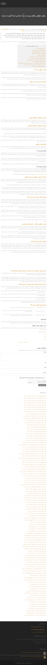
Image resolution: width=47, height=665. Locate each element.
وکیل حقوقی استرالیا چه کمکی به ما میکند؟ (38, 522)
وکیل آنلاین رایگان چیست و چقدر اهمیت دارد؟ (37, 602)
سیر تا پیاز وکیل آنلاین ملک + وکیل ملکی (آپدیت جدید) (36, 566)
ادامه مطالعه (41, 329)
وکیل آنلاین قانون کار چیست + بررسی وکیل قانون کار (36, 613)
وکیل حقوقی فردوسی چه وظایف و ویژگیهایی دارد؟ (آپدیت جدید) (34, 449)
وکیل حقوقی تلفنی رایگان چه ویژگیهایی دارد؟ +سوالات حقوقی (34, 544)
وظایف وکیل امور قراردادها (39, 61)
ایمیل (45, 367)
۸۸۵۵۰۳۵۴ (37, 627)
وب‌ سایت (44, 372)
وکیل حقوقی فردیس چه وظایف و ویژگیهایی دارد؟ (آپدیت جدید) (34, 447)
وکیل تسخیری (37, 174)
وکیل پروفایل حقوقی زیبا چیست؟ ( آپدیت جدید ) (37, 511)
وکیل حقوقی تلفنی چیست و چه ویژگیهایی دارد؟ (37, 531)
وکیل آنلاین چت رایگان (23, 342)
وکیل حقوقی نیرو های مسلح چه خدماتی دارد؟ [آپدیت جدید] (35, 407)
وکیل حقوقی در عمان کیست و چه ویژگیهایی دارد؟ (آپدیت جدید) (34, 460)
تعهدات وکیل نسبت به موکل (39, 50)
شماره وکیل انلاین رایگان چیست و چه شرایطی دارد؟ (36, 582)
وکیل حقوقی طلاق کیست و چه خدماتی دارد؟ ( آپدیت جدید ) (35, 480)
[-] (23, 3)
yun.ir (45, 337)
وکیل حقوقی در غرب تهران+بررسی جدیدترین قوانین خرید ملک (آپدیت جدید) (32, 458)
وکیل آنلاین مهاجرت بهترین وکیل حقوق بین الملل (37, 608)
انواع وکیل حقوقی (41, 55)
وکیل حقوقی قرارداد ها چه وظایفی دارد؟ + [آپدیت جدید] (36, 440)
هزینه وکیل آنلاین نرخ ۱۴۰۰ (38, 66)
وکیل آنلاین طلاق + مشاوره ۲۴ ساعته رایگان (38, 575)
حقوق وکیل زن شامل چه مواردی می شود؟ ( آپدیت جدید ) (35, 478)
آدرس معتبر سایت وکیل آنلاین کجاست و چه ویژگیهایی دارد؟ (35, 535)
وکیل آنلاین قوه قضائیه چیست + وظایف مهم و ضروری (36, 611)
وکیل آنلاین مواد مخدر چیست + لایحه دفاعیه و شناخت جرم (35, 615)
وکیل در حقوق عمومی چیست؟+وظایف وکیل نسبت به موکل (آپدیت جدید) (32, 444)
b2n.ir (45, 339)
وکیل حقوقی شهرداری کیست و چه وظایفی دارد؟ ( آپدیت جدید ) (34, 469)
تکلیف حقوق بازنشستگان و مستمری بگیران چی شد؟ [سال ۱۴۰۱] (34, 442)
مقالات (23, 14)
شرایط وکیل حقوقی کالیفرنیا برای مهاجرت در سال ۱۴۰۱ (36, 427)
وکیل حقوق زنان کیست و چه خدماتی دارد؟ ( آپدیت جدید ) (35, 482)
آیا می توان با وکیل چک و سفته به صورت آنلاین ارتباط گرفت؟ (31, 63)
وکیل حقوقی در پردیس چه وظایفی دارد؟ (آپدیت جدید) (36, 509)
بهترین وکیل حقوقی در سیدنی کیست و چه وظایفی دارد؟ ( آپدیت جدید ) (33, 471)
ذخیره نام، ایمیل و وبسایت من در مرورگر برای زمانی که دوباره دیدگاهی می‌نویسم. (31, 377)
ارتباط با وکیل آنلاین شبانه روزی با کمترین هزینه (34, 65)
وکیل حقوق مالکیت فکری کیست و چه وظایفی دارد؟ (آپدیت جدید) (34, 462)
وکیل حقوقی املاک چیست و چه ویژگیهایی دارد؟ (37, 526)
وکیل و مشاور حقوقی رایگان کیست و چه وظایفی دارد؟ (36, 533)
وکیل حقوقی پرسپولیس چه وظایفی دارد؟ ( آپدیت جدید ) (35, 513)
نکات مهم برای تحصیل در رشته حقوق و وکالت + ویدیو (36, 413)
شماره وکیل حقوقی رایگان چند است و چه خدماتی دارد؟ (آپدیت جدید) (33, 484)
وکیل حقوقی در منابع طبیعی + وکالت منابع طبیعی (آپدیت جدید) (34, 455)
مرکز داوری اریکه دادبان (17, 661)
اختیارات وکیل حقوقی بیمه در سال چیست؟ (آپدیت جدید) (35, 555)
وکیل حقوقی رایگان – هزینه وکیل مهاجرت (36, 60)
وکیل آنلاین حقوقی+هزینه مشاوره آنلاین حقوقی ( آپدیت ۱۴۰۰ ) (34, 573)
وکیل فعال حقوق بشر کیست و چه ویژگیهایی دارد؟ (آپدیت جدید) (34, 464)
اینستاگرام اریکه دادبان (35, 629)
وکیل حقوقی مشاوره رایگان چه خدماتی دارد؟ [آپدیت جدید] (35, 409)
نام (45, 362)
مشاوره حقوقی (42, 629)
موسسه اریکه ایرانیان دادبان (29, 661)
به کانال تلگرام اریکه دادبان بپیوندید (38, 632)
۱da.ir (45, 334)
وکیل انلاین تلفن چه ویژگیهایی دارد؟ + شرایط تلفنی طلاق (35, 540)
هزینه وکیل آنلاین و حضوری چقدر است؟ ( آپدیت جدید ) (36, 562)
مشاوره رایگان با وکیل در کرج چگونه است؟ (38, 595)
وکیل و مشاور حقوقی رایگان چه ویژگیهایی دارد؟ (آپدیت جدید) (34, 486)
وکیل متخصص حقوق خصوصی (38, 53)
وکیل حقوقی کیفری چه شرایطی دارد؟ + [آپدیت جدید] (36, 431)
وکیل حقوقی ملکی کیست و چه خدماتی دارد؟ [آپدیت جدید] (35, 402)
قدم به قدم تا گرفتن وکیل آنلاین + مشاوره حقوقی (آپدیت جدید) (34, 568)
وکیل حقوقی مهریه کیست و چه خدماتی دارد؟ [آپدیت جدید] (35, 400)
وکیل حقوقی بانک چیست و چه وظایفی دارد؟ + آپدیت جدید (35, 518)
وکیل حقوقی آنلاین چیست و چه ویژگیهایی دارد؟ (37, 529)
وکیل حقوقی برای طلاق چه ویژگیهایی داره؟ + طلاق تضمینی (35, 548)
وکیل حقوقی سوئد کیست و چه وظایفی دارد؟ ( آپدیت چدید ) (35, 475)
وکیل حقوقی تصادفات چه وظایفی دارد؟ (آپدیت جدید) (36, 502)
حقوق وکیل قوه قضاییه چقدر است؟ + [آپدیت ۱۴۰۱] (37, 429)
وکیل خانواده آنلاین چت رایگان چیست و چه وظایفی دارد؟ (35, 593)
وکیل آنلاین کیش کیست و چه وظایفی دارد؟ (38, 584)
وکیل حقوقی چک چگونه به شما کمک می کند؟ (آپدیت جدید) (35, 495)
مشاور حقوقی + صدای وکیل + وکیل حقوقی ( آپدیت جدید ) (35, 467)
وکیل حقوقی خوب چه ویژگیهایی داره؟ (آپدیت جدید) (36, 493)
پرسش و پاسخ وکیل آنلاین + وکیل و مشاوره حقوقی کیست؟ (35, 579)
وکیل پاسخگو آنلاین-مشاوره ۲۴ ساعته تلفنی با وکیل (36, 591)
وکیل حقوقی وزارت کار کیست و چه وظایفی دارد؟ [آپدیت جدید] (34, 416)
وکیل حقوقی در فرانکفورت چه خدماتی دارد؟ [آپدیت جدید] (35, 422)
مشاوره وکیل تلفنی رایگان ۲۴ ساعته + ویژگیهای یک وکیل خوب (35, 577)
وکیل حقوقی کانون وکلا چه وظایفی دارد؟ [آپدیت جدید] (36, 420)
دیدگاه (45, 352)
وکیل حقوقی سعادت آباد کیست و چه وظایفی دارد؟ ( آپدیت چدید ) (34, 473)
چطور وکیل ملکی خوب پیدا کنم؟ (38, 58)
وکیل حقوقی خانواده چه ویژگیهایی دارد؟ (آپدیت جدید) (36, 491)
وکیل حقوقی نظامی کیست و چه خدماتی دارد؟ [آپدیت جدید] (35, 398)
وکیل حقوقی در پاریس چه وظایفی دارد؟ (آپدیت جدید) (36, 506)
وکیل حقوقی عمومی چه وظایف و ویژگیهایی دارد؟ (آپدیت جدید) (34, 451)
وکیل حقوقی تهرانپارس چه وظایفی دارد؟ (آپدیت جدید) (36, 504)
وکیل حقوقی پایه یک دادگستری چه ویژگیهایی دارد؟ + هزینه (35, 542)
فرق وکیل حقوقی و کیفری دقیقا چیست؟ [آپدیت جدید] (36, 438)
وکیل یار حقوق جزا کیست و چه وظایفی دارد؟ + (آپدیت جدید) (35, 498)
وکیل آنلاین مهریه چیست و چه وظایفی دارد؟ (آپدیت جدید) (35, 564)
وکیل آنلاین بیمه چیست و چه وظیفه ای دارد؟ (37, 606)
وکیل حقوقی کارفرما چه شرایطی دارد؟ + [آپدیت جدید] (36, 433)
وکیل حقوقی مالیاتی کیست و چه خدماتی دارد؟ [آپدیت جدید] (35, 405)
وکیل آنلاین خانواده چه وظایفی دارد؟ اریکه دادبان (37, 551)
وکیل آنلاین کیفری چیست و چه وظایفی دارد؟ (37, 604)
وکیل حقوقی (43, 174)
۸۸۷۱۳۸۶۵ (42, 627)
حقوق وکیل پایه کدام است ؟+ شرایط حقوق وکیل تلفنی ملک (35, 520)
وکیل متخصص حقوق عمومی (38, 52)
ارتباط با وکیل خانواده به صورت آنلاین (37, 56)
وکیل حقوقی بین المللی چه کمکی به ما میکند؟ (37, 524)
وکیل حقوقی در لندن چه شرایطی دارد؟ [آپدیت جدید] (36, 425)
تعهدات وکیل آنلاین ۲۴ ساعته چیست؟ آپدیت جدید (36, 553)
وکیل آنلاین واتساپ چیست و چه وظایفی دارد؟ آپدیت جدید (35, 537)
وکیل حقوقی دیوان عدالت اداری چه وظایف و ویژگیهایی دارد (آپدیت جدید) (32, 453)
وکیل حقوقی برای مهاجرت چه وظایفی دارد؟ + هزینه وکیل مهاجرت (34, 546)
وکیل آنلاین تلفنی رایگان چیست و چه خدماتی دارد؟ (36, 597)
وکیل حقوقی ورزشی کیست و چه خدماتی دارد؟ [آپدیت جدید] (35, 396)
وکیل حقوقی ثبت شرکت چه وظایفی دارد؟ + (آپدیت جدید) (35, 500)
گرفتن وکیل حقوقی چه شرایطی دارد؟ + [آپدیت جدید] (36, 436)
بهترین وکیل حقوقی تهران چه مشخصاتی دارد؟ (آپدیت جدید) (35, 557)
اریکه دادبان (21, 29)
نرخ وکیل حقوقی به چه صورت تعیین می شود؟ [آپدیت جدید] (35, 411)
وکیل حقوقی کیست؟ (40, 48)
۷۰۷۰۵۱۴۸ (33, 627)
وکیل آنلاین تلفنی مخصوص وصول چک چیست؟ (37, 586)
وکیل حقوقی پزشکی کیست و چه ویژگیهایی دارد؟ (37, 515)
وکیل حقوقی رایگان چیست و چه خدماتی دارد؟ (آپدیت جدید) (35, 560)
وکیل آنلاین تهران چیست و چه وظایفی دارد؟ (38, 588)
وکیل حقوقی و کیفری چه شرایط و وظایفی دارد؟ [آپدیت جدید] (35, 418)
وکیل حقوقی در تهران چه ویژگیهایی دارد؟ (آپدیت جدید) (36, 489)
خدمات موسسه (23, 661)
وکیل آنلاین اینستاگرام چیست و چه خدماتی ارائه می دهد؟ (35, 599)
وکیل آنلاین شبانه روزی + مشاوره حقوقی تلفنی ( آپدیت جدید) (35, 571)
